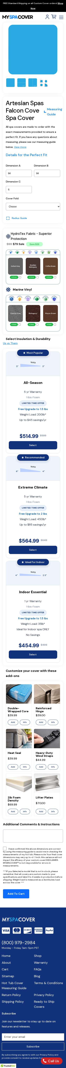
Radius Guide (19, 218)
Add (13, 722)
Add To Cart (16, 894)
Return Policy (11, 995)
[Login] (47, 17)
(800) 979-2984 (18, 943)
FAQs (37, 969)
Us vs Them (10, 343)
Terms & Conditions (48, 983)
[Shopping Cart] (53, 17)
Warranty (41, 963)
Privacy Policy (44, 995)
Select (33, 445)
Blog (37, 976)
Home (6, 956)
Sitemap (8, 976)
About (6, 963)
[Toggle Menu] (61, 17)
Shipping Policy (13, 1002)
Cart (5, 969)
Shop (38, 956)
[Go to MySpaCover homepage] (17, 17)
